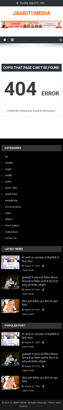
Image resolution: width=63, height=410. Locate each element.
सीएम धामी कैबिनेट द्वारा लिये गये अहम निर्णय (39, 303)
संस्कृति (8, 169)
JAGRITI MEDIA (31, 13)
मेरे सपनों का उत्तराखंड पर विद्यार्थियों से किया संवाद (40, 259)
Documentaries (13, 207)
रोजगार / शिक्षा (11, 188)
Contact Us (11, 238)
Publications (11, 232)
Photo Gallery (12, 225)
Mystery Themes (35, 406)
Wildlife (9, 219)
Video (8, 213)
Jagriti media (28, 270)
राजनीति (8, 175)
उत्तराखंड (9, 163)
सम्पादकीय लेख (11, 200)
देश (6, 156)
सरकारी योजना (11, 194)
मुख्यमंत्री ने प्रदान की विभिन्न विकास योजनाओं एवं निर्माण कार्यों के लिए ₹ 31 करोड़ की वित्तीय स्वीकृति (40, 281)
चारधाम (8, 181)
